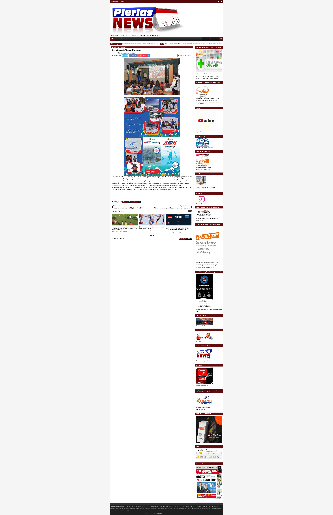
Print (185, 55)
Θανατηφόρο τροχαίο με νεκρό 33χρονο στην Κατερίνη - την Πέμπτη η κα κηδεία (125, 43)
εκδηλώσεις (135, 201)
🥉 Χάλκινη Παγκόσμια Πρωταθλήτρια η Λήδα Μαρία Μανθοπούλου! (124, 227)
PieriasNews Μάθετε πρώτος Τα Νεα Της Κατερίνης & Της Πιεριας (128, 513)
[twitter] (221, 1)
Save (145, 55)
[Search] (221, 38)
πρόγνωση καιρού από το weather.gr (208, 459)
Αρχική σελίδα (114, 1)
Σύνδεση (122, 1)
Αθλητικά (125, 201)
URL (190, 55)
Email (180, 55)
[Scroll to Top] (330, 512)
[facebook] (218, 1)
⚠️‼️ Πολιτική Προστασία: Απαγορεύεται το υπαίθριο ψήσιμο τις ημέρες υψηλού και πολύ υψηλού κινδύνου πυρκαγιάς (180, 43)
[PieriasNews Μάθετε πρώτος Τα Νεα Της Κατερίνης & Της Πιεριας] (112, 39)
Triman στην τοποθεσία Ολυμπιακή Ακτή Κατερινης (177, 227)
